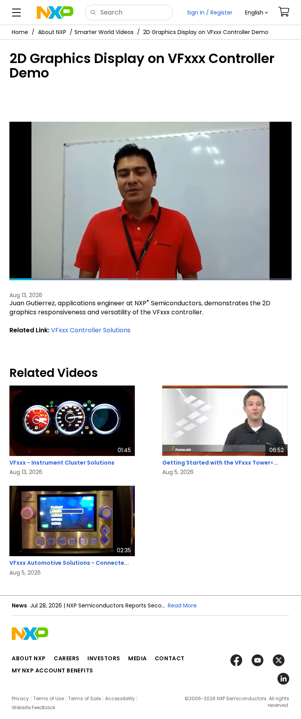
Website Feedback (33, 707)
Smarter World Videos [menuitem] (104, 32)
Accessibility (120, 698)
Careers (67, 658)
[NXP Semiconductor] (55, 12)
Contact (170, 658)
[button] (256, 12)
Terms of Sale (84, 698)
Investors (103, 658)
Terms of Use (48, 698)
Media (137, 658)
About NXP (52, 32)
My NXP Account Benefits (52, 670)
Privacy (20, 698)
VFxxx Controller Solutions (91, 330)
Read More (182, 605)
